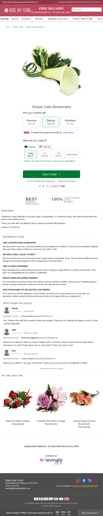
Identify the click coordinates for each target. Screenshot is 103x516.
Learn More (68, 132)
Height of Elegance (28, 358)
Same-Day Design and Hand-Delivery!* (20, 2)
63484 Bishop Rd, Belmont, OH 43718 (21, 483)
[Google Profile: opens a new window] (90, 480)
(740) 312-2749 (12, 485)
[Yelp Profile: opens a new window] (96, 480)
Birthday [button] (39, 18)
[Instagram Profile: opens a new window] (78, 480)
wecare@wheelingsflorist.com (18, 488)
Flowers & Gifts (18, 27)
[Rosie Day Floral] (17, 10)
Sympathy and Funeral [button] (58, 18)
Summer (15, 18)
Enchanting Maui (27, 316)
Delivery (32, 147)
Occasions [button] (26, 18)
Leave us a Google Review (85, 485)
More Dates (72, 154)
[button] (96, 504)
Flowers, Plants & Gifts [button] (83, 18)
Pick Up (47, 146)
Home (7, 27)
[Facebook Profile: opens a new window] (84, 480)
